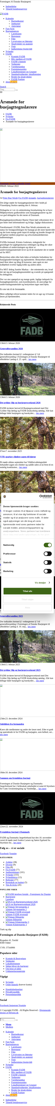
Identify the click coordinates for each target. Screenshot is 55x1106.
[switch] (48, 554)
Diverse (9, 864)
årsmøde (32, 198)
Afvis (27, 607)
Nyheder (9, 51)
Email (27, 183)
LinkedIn (20, 183)
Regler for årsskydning (21, 77)
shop (11, 82)
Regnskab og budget (15, 882)
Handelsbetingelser (14, 989)
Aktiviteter (16, 26)
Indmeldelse (11, 6)
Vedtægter (15, 64)
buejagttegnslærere (45, 198)
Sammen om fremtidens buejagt (15, 778)
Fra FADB (23, 198)
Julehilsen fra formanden (12, 724)
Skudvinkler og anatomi (22, 44)
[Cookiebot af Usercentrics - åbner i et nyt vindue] (39, 496)
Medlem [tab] (9, 1027)
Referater (10, 880)
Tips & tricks (11, 885)
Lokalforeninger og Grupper (24, 72)
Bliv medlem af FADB (21, 59)
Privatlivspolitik (13, 992)
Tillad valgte (27, 599)
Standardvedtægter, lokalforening (26, 74)
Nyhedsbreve (11, 877)
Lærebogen (16, 34)
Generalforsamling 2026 (11, 348)
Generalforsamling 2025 (11, 616)
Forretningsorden (19, 69)
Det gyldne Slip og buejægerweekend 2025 (20, 670)
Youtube (13, 853)
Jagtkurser (15, 23)
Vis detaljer (40, 582)
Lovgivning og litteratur (21, 41)
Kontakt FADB (18, 56)
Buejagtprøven (12, 31)
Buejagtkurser (17, 21)
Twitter (12, 183)
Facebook (4, 183)
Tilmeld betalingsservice (16, 9)
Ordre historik (12, 984)
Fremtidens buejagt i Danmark (15, 832)
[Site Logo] (4, 14)
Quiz (13, 46)
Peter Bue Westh (10, 198)
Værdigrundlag (18, 66)
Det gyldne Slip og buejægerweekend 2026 (20, 402)
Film (13, 39)
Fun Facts (10, 28)
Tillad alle (27, 591)
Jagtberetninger (12, 872)
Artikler (9, 862)
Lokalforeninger (13, 963)
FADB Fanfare (18, 79)
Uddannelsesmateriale (15, 971)
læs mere (32, 359)
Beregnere (15, 36)
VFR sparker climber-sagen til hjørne (18, 457)
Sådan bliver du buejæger (17, 966)
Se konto (10, 982)
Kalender (10, 18)
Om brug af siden (13, 968)
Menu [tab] (8, 1024)
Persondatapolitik (13, 994)
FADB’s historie (18, 61)
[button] (3, 86)
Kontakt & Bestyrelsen (16, 958)
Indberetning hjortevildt (21, 49)
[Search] (17, 90)
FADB (9, 54)
